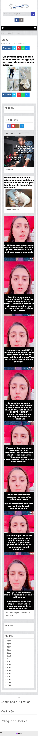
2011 (9, 685)
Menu (4, 28)
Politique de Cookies (14, 721)
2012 (9, 682)
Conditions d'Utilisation (15, 702)
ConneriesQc (6, 43)
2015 (9, 673)
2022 (9, 653)
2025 (9, 644)
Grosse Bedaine (12, 210)
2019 (9, 662)
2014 (9, 676)
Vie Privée (7, 711)
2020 (9, 659)
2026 (9, 641)
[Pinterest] (13, 126)
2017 (9, 667)
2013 (9, 679)
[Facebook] (9, 126)
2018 (9, 664)
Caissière (9, 170)
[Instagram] (17, 126)
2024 (9, 647)
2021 (9, 656)
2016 (9, 670)
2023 (9, 650)
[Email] (22, 126)
